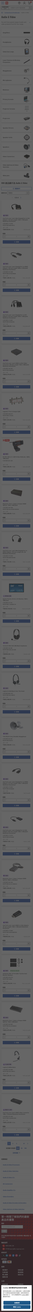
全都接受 (17, 1303)
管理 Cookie (17, 1307)
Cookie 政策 (24, 1295)
